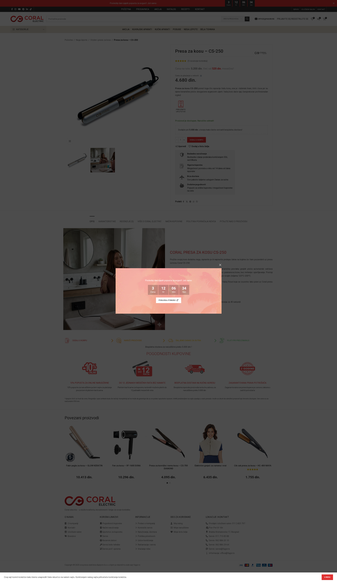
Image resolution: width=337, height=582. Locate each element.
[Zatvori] (220, 265)
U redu (327, 577)
